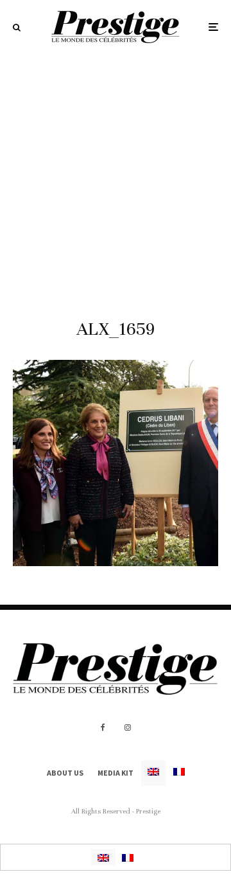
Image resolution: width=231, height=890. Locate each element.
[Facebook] (103, 727)
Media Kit (115, 773)
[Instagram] (128, 727)
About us (65, 773)
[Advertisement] (115, 176)
